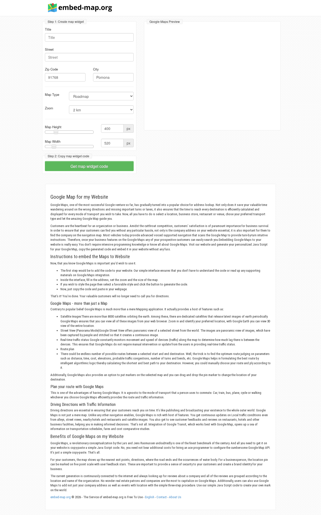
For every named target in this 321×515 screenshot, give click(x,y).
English (149, 497)
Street (49, 49)
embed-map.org (60, 497)
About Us (175, 497)
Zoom (49, 108)
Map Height (53, 127)
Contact (161, 497)
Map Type (52, 94)
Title (48, 29)
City (96, 69)
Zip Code (51, 69)
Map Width (52, 141)
